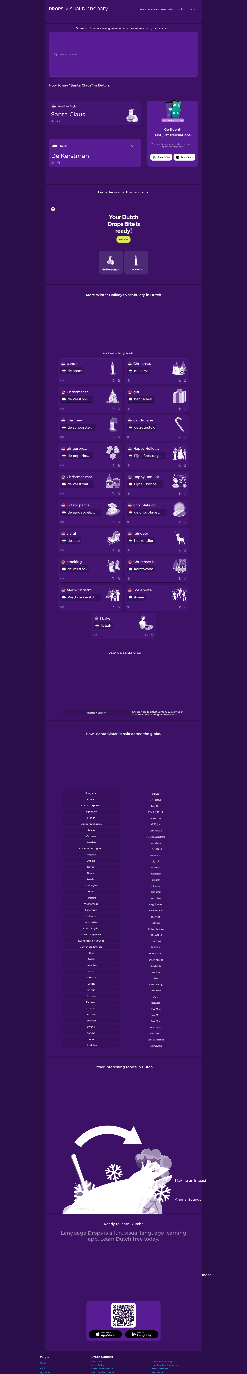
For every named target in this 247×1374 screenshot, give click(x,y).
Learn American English (163, 1361)
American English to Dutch (109, 28)
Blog (163, 9)
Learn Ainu (96, 1361)
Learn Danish (157, 1372)
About (43, 1363)
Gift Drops (193, 9)
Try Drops (45, 1372)
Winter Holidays (140, 28)
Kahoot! (171, 9)
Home (83, 28)
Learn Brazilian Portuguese (165, 1365)
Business (182, 9)
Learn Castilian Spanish (103, 1372)
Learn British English (102, 1368)
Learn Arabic (97, 1365)
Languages (153, 9)
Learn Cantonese (159, 1368)
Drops (143, 9)
